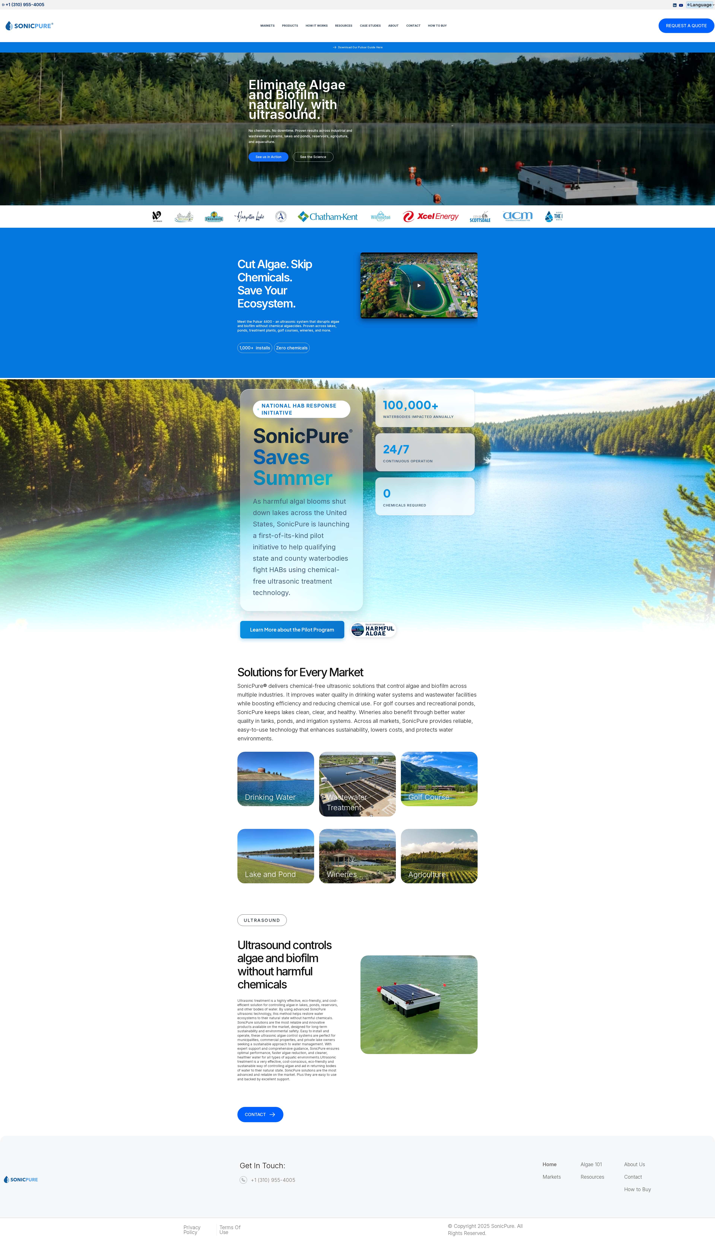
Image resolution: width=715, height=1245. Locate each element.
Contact (413, 25)
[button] (699, 4)
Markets (267, 25)
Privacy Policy (192, 1229)
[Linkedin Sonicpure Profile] (675, 5)
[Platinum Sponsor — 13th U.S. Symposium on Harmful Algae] (373, 629)
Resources (592, 1177)
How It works (317, 25)
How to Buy (637, 1189)
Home (550, 1164)
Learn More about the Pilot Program (292, 629)
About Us (634, 1164)
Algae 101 (591, 1164)
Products (290, 25)
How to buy (437, 25)
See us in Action (268, 157)
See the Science (313, 157)
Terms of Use (230, 1229)
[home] (27, 26)
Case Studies (370, 25)
